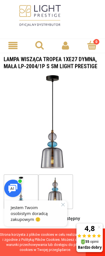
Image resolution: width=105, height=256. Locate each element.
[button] (13, 45)
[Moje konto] (66, 45)
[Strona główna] (53, 16)
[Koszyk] (92, 45)
